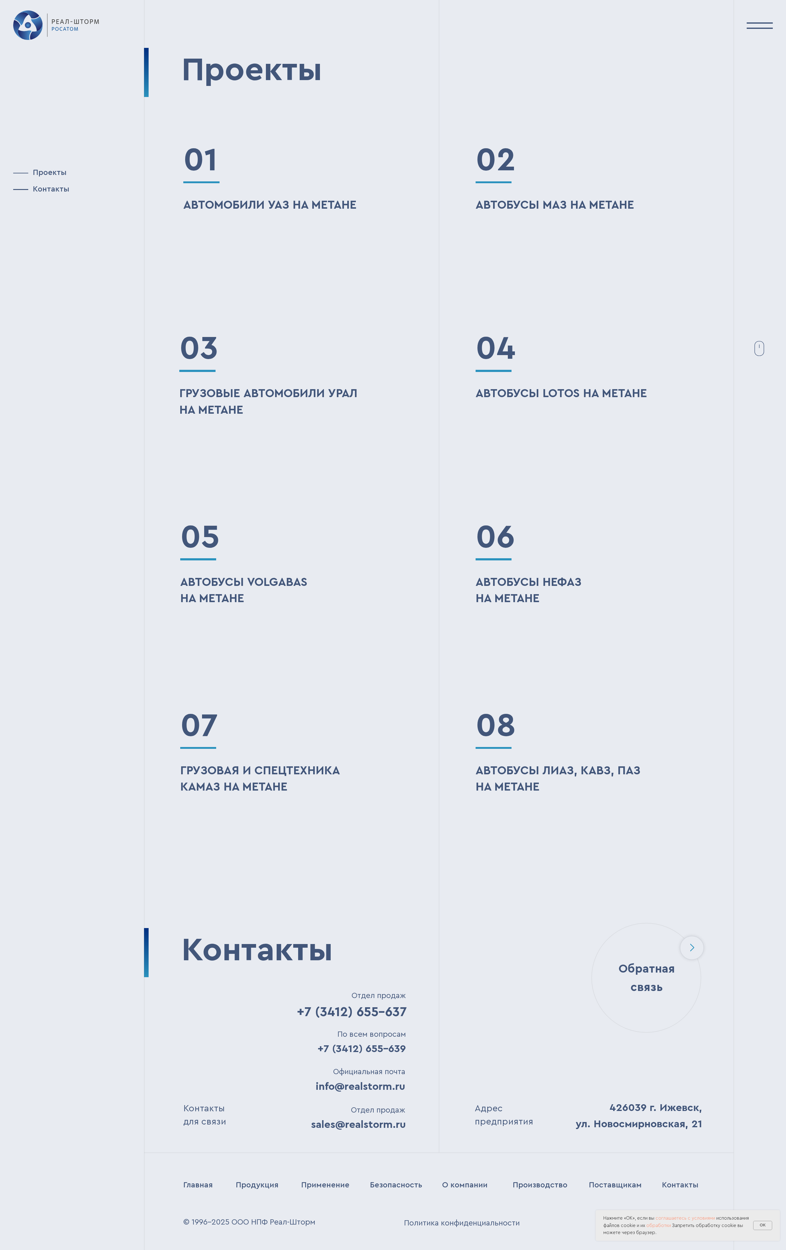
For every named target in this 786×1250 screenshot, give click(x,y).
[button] (760, 25)
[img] (56, 25)
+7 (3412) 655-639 (361, 1048)
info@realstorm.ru (360, 1086)
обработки (658, 1225)
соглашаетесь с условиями (685, 1218)
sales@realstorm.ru (358, 1124)
